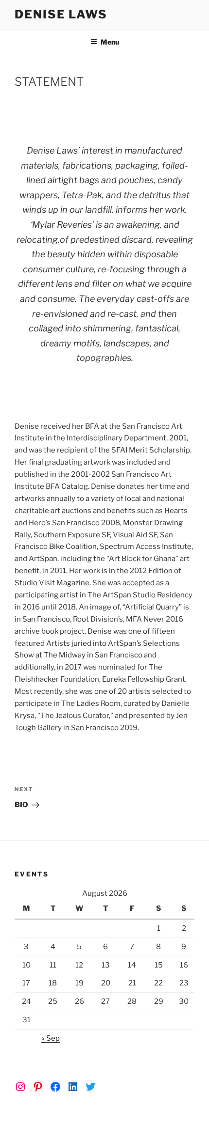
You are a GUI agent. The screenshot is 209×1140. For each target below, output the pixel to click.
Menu (110, 42)
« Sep (50, 1038)
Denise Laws (61, 14)
